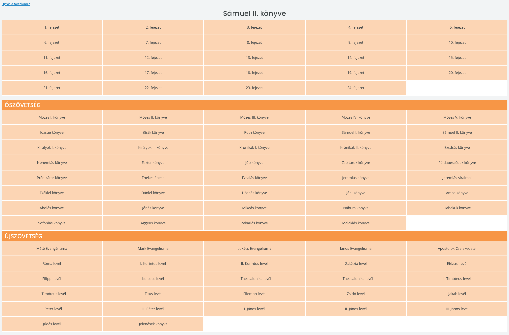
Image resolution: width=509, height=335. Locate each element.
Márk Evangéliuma (153, 248)
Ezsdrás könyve (457, 147)
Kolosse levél (153, 278)
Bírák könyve (153, 132)
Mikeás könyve (254, 207)
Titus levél (153, 293)
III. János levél (457, 308)
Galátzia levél (356, 263)
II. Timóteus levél (52, 293)
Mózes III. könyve (254, 117)
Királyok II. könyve (153, 147)
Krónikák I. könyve (254, 147)
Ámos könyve (457, 192)
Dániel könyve (153, 192)
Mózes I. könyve (52, 117)
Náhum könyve (355, 207)
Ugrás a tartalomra (16, 4)
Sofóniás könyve (51, 223)
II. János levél (356, 308)
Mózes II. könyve (153, 117)
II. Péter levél (153, 308)
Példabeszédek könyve (457, 162)
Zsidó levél (356, 293)
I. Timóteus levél (457, 278)
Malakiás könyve (356, 223)
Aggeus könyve (153, 223)
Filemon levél (254, 293)
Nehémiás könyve (52, 162)
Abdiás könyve (52, 207)
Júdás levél (52, 323)
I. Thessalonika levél (254, 278)
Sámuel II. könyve (457, 132)
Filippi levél (51, 278)
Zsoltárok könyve (356, 162)
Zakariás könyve (254, 223)
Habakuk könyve (457, 207)
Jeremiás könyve (355, 177)
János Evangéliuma (356, 248)
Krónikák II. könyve (355, 147)
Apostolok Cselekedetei (457, 248)
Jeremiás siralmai (457, 177)
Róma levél (52, 263)
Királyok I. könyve (51, 147)
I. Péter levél (52, 308)
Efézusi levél (457, 263)
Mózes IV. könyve (356, 117)
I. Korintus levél (153, 263)
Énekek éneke (153, 177)
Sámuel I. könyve (356, 132)
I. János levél (254, 308)
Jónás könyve (153, 207)
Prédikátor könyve (52, 177)
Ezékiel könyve (52, 192)
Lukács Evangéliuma (254, 248)
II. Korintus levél (254, 263)
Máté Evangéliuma (51, 248)
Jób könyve (254, 162)
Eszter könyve (153, 162)
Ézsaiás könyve (254, 177)
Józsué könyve (52, 132)
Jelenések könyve (153, 323)
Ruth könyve (254, 132)
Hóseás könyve (254, 192)
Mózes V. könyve (457, 117)
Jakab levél (457, 293)
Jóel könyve (355, 192)
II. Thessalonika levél (356, 278)
